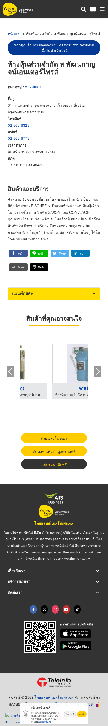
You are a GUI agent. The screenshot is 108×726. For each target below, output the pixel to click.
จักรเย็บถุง (33, 86)
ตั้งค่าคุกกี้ (70, 714)
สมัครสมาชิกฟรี (54, 464)
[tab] (54, 293)
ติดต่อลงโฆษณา (54, 438)
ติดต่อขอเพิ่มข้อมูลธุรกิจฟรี (54, 451)
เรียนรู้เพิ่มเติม (45, 721)
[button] (18, 253)
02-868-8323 (18, 125)
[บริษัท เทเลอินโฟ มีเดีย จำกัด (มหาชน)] (54, 682)
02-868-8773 (18, 138)
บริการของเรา (19, 581)
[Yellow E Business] (33, 609)
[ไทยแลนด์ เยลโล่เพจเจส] (44, 609)
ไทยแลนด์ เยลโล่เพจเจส (54, 523)
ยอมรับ (82, 714)
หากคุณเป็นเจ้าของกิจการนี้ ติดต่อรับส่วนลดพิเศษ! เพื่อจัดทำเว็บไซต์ (54, 47)
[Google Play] (82, 645)
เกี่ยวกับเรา (16, 570)
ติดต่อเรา (15, 592)
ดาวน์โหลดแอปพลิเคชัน (76, 624)
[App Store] (82, 634)
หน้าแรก (14, 33)
